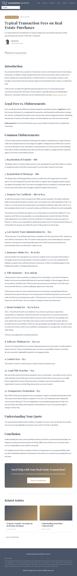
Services (45, 3)
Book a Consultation (38, 480)
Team (58, 3)
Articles (64, 3)
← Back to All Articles (12, 537)
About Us (52, 3)
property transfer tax (58, 95)
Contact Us (72, 3)
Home (38, 3)
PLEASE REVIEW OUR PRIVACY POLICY (38, 554)
